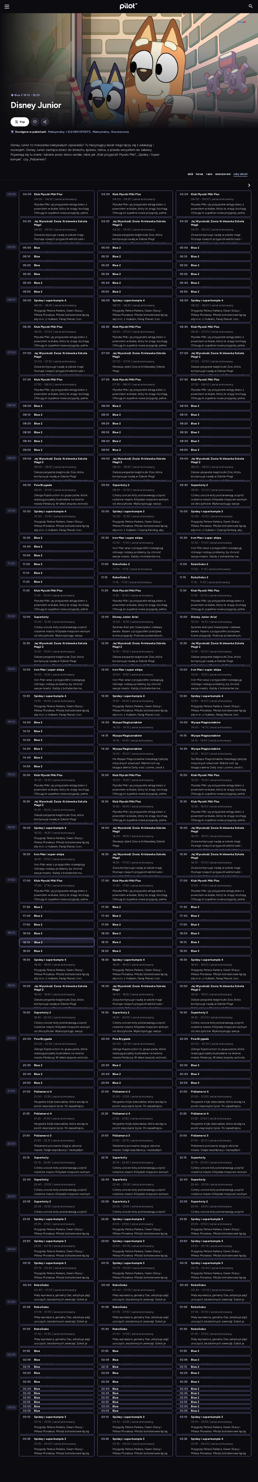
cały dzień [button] (240, 174)
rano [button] (209, 174)
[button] (249, 185)
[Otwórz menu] (7, 6)
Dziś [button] (190, 174)
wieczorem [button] (223, 174)
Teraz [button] (199, 174)
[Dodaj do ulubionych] (35, 122)
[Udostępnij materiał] (45, 122)
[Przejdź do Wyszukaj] (250, 6)
